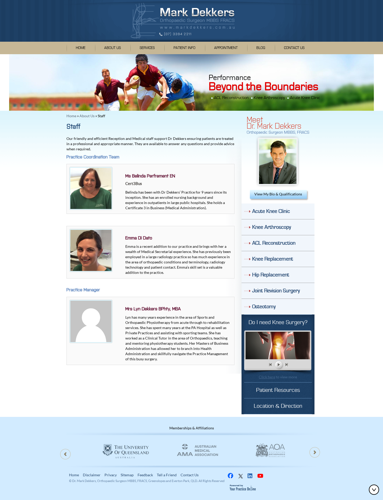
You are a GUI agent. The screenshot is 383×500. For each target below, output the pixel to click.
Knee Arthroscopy (269, 97)
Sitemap (127, 475)
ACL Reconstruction (231, 97)
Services (147, 48)
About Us (112, 48)
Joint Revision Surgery (276, 291)
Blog (260, 48)
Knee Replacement (272, 259)
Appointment (226, 48)
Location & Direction (278, 406)
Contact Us (294, 48)
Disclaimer (92, 475)
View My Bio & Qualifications (278, 194)
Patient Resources (278, 390)
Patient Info (184, 48)
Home (80, 48)
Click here (267, 377)
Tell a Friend (167, 475)
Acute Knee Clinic (305, 97)
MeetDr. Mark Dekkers (274, 122)
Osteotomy (264, 307)
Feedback (145, 475)
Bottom (375, 489)
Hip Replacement (270, 275)
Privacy (110, 475)
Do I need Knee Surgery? (278, 322)
